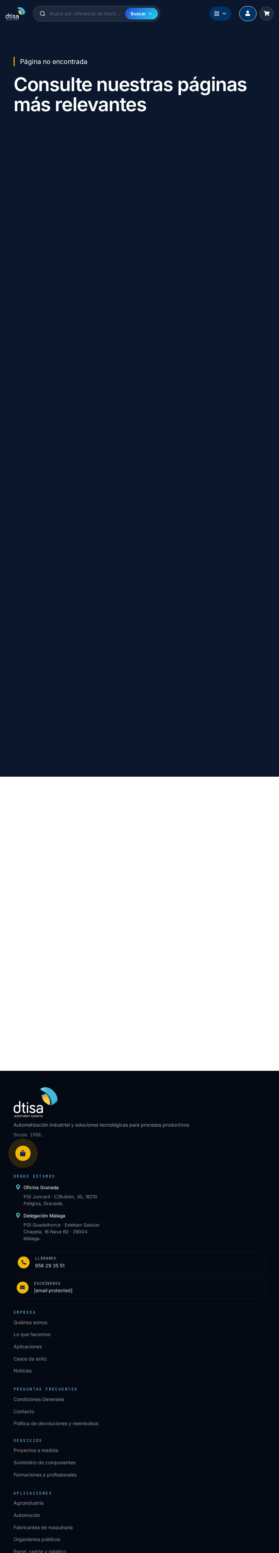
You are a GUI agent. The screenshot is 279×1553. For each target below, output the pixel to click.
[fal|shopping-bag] (23, 1153)
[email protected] (55, 879)
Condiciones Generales (39, 1399)
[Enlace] (139, 1262)
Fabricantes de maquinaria (43, 1527)
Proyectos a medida (36, 1450)
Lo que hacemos (32, 1334)
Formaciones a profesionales (45, 1475)
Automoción (27, 1515)
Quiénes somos (30, 1322)
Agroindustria (29, 1503)
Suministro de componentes (45, 1462)
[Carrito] (266, 13)
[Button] (248, 13)
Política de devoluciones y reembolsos (56, 1423)
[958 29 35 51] (23, 864)
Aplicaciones (28, 1346)
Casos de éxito (30, 1359)
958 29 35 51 (50, 864)
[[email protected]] (23, 879)
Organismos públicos (37, 1539)
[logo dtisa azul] (15, 13)
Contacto (24, 1411)
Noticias (23, 1370)
